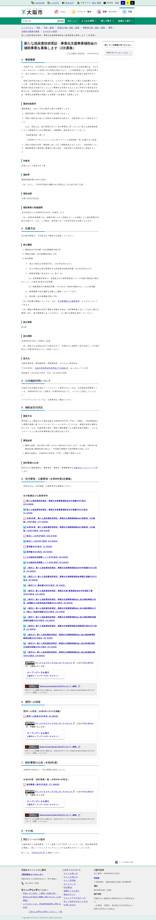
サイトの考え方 (71, 877)
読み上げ (70, 3)
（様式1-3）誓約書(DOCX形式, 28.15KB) (45, 585)
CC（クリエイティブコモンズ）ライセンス (53, 663)
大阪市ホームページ (83, 468)
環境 (110, 28)
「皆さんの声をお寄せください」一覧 (45, 912)
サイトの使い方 (71, 873)
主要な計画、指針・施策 (68, 28)
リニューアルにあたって (75, 898)
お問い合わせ (70, 905)
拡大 (94, 3)
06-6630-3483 (38, 373)
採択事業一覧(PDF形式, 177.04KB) (42, 784)
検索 (62, 21)
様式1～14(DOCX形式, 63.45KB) (42, 541)
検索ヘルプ (72, 21)
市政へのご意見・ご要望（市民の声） (40, 893)
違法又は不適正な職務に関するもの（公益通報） (42, 898)
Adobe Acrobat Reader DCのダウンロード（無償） (59, 686)
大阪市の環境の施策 (30, 31)
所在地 (96, 878)
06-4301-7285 (32, 883)
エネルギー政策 (50, 31)
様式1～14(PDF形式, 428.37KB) (41, 536)
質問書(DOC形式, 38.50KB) (39, 552)
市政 (38, 28)
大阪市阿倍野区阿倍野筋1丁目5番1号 (51, 368)
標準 (99, 3)
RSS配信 (68, 887)
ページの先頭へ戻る (126, 862)
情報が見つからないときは (117, 52)
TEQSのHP (36, 853)
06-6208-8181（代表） (103, 890)
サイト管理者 (70, 880)
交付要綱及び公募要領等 (69, 301)
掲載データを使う (72, 891)
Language (40, 3)
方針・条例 (49, 28)
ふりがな (55, 3)
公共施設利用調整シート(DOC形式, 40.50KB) (47, 562)
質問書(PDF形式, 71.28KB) (39, 547)
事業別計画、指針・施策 (94, 28)
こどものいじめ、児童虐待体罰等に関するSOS (42, 905)
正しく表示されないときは (76, 901)
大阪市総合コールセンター (32, 874)
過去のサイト (70, 894)
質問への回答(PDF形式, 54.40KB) (42, 716)
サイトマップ (70, 884)
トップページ (27, 28)
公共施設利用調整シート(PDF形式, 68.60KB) (47, 557)
